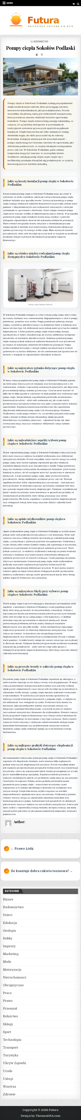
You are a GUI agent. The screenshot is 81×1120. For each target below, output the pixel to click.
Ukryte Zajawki (14, 1063)
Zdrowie (9, 1094)
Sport (7, 1032)
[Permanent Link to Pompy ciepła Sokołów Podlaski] (40, 76)
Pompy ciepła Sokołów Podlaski (40, 48)
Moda (7, 962)
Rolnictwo (10, 1016)
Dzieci (7, 915)
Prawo (7, 1001)
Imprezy (9, 946)
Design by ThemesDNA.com (40, 1116)
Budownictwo (41, 41)
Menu (10, 3)
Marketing (11, 954)
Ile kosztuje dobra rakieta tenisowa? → (42, 871)
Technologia (12, 1040)
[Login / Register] (74, 4)
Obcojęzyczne (13, 985)
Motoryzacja (12, 969)
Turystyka (10, 1055)
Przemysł (10, 1008)
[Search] (78, 4)
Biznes (8, 899)
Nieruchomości (14, 977)
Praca (7, 993)
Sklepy (8, 1024)
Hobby (7, 938)
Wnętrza (9, 1086)
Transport (10, 1047)
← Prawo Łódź (22, 848)
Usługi (8, 1079)
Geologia (9, 930)
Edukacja (10, 923)
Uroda (7, 1071)
